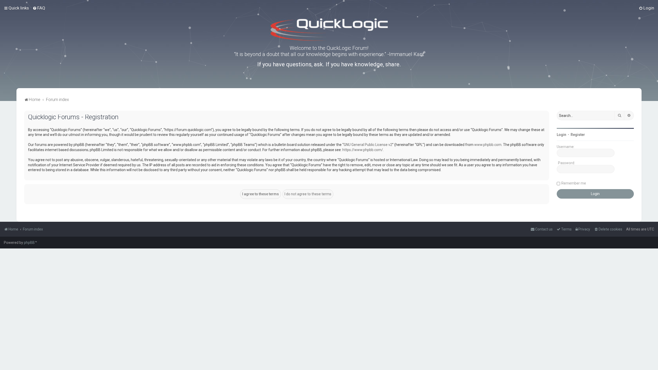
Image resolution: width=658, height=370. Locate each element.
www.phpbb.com (487, 145)
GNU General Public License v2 (368, 145)
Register (578, 135)
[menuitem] (39, 8)
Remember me (573, 183)
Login (561, 135)
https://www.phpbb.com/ (362, 150)
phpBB (29, 242)
